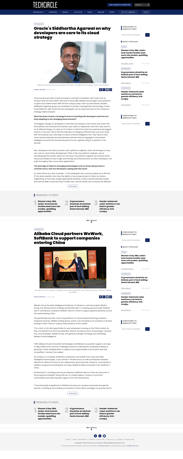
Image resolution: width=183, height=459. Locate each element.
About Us (68, 439)
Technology (38, 12)
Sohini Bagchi (126, 83)
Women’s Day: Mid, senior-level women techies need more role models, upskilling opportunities (134, 54)
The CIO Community (128, 12)
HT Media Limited (103, 446)
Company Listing (129, 439)
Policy (90, 12)
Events (146, 12)
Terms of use (110, 439)
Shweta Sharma (39, 297)
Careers (75, 439)
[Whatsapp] (110, 89)
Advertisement (83, 439)
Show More (73, 186)
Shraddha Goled (127, 64)
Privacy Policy (101, 439)
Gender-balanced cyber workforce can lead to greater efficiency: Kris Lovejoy (132, 95)
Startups (52, 12)
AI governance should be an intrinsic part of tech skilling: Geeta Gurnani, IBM (134, 74)
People (112, 12)
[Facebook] (100, 89)
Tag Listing (119, 439)
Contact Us (92, 439)
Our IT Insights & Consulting (119, 5)
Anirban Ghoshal (39, 90)
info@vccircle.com (133, 446)
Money (65, 12)
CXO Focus (78, 12)
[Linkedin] (107, 89)
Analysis (101, 12)
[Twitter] (103, 89)
